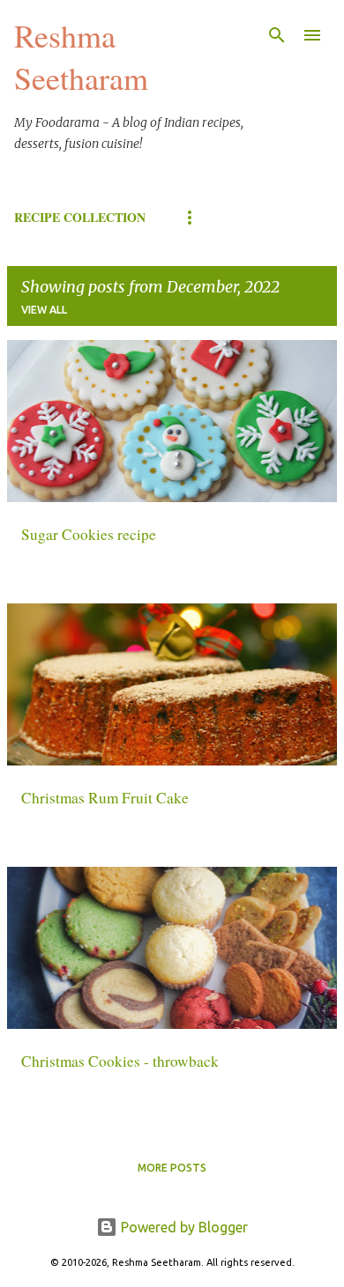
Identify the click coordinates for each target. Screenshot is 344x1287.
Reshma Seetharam (81, 56)
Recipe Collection (80, 217)
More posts (172, 1167)
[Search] (277, 35)
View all (44, 309)
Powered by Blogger (182, 1227)
